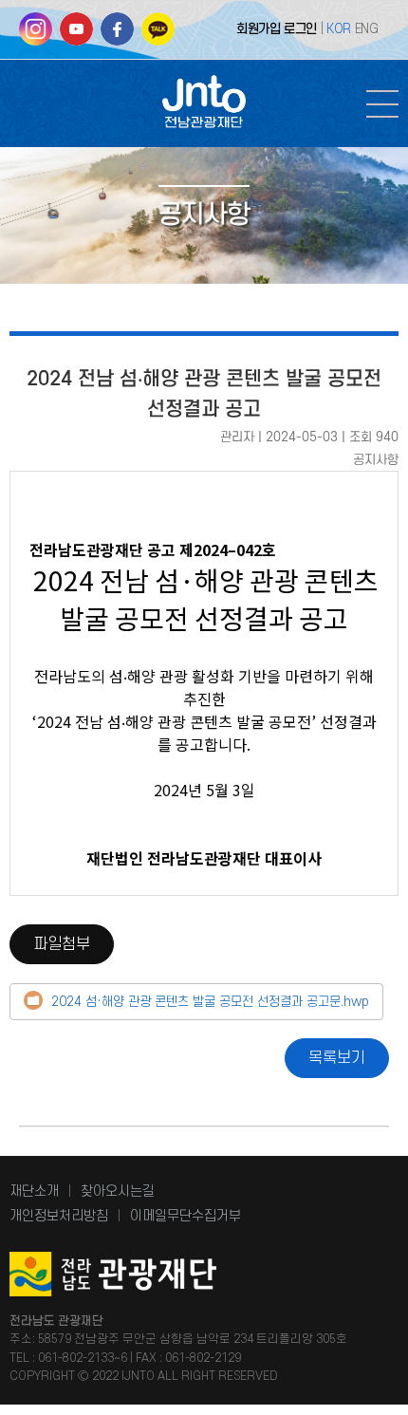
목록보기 (336, 1058)
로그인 (300, 29)
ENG (367, 29)
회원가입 (258, 29)
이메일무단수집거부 (185, 1216)
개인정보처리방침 (58, 1216)
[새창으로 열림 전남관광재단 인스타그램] (35, 35)
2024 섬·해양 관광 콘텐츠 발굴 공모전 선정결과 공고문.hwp (210, 1002)
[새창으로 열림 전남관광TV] (76, 35)
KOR (338, 29)
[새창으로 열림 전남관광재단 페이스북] (117, 35)
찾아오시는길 (118, 1191)
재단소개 (34, 1191)
